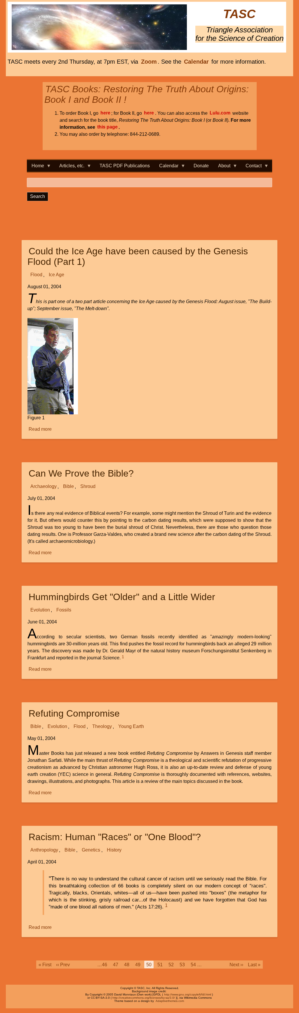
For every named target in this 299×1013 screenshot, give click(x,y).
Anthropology (44, 850)
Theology (102, 726)
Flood (36, 274)
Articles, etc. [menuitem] (69, 167)
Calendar (196, 61)
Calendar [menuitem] (166, 167)
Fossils (63, 610)
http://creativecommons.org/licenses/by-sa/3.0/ (143, 997)
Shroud (87, 486)
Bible (68, 486)
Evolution (40, 610)
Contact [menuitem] (251, 167)
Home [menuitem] (35, 167)
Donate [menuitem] (201, 165)
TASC (239, 14)
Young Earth (131, 726)
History (114, 850)
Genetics (91, 850)
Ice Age (56, 274)
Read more (40, 429)
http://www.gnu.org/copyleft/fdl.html (187, 994)
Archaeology (43, 486)
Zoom (149, 61)
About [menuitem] (221, 167)
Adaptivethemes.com (170, 1000)
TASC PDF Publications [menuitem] (125, 165)
